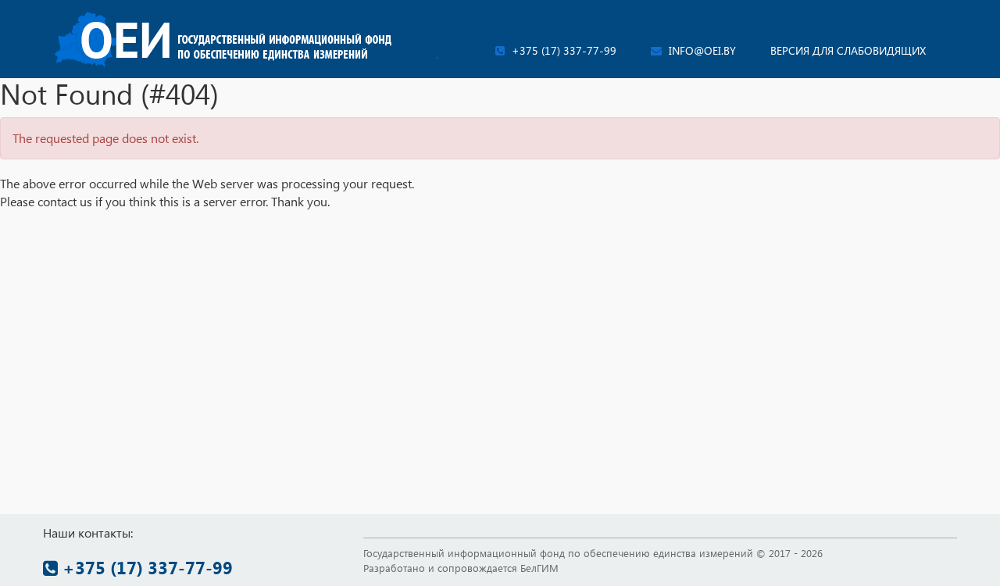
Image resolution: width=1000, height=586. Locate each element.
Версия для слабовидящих (848, 50)
